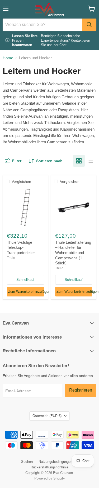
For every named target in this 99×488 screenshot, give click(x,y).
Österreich (47, 416)
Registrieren (80, 390)
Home (8, 58)
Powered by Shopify (49, 478)
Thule (11, 258)
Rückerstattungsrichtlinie (49, 467)
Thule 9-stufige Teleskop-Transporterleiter (21, 247)
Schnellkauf (25, 280)
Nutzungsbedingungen (55, 462)
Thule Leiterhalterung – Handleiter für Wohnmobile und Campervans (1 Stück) (73, 252)
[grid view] (79, 161)
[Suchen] (89, 25)
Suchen (27, 462)
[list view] (90, 161)
